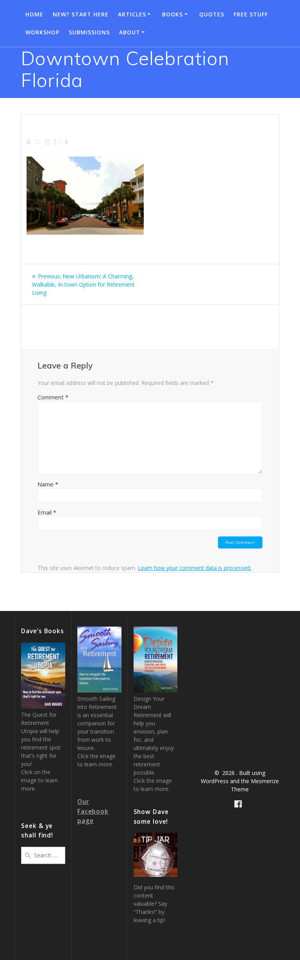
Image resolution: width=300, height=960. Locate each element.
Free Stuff (251, 14)
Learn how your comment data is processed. (194, 568)
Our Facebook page (93, 811)
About (129, 32)
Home (34, 14)
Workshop (42, 32)
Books (172, 14)
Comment (53, 397)
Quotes (211, 14)
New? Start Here (81, 14)
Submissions (89, 32)
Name (48, 484)
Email (47, 512)
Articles (132, 14)
